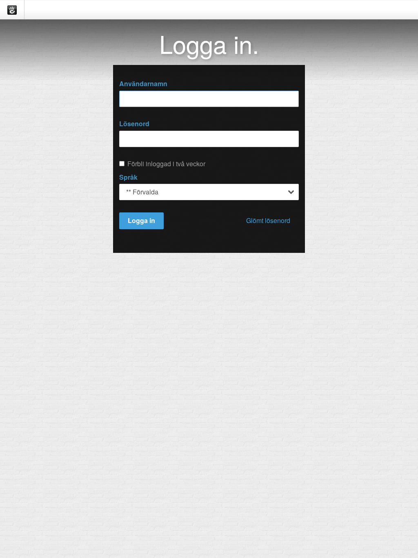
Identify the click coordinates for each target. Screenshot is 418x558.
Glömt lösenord (268, 220)
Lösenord (134, 123)
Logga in (141, 220)
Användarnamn (143, 83)
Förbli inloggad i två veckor (166, 163)
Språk (128, 177)
